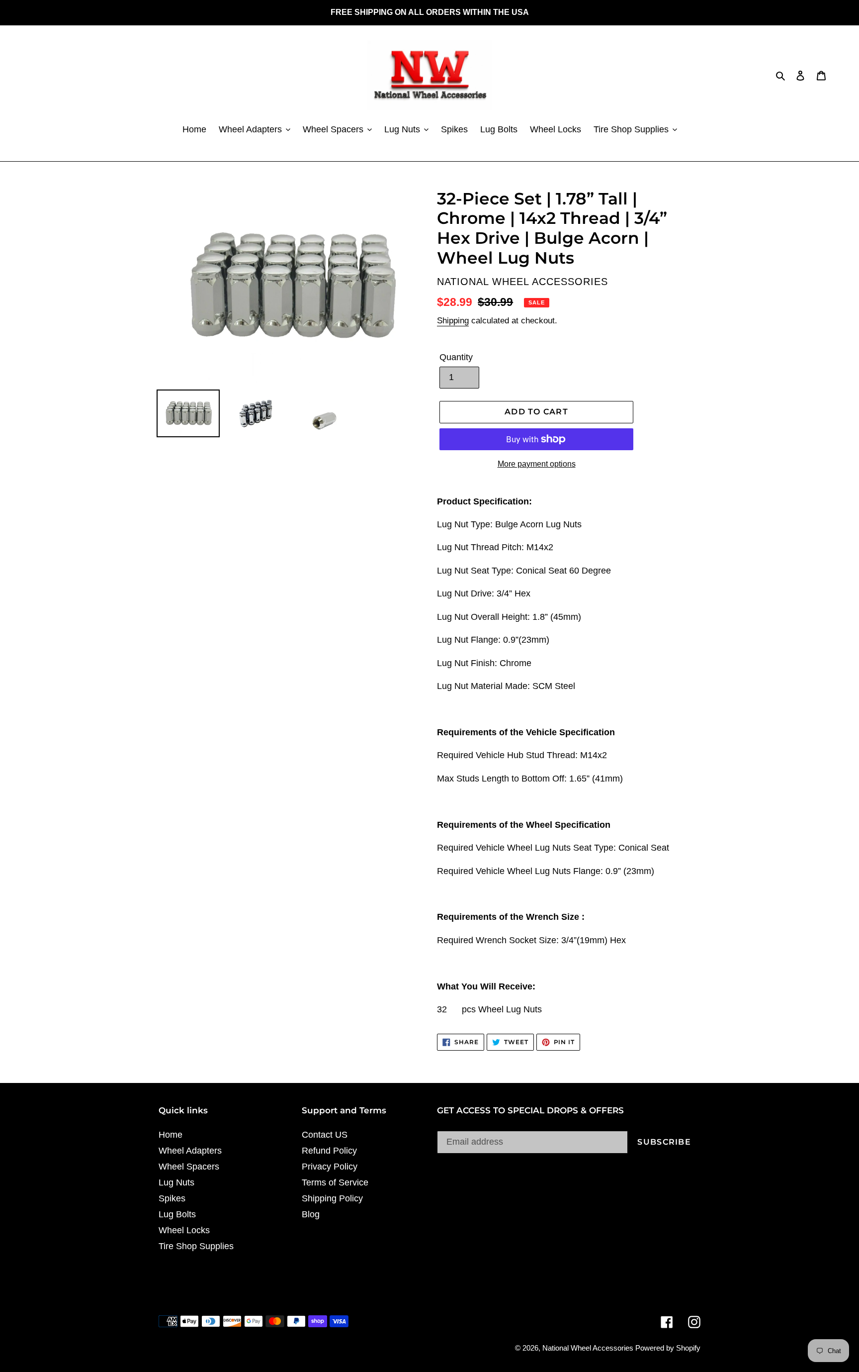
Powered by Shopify (667, 1348)
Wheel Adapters (190, 1151)
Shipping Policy (332, 1198)
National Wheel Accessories (588, 1348)
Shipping (453, 320)
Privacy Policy (329, 1167)
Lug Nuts (176, 1182)
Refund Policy (329, 1151)
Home (170, 1135)
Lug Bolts (177, 1214)
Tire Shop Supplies (196, 1246)
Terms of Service (335, 1182)
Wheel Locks (184, 1230)
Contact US (324, 1135)
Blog (311, 1214)
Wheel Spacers (189, 1167)
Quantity (456, 357)
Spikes (172, 1198)
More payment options (537, 464)
